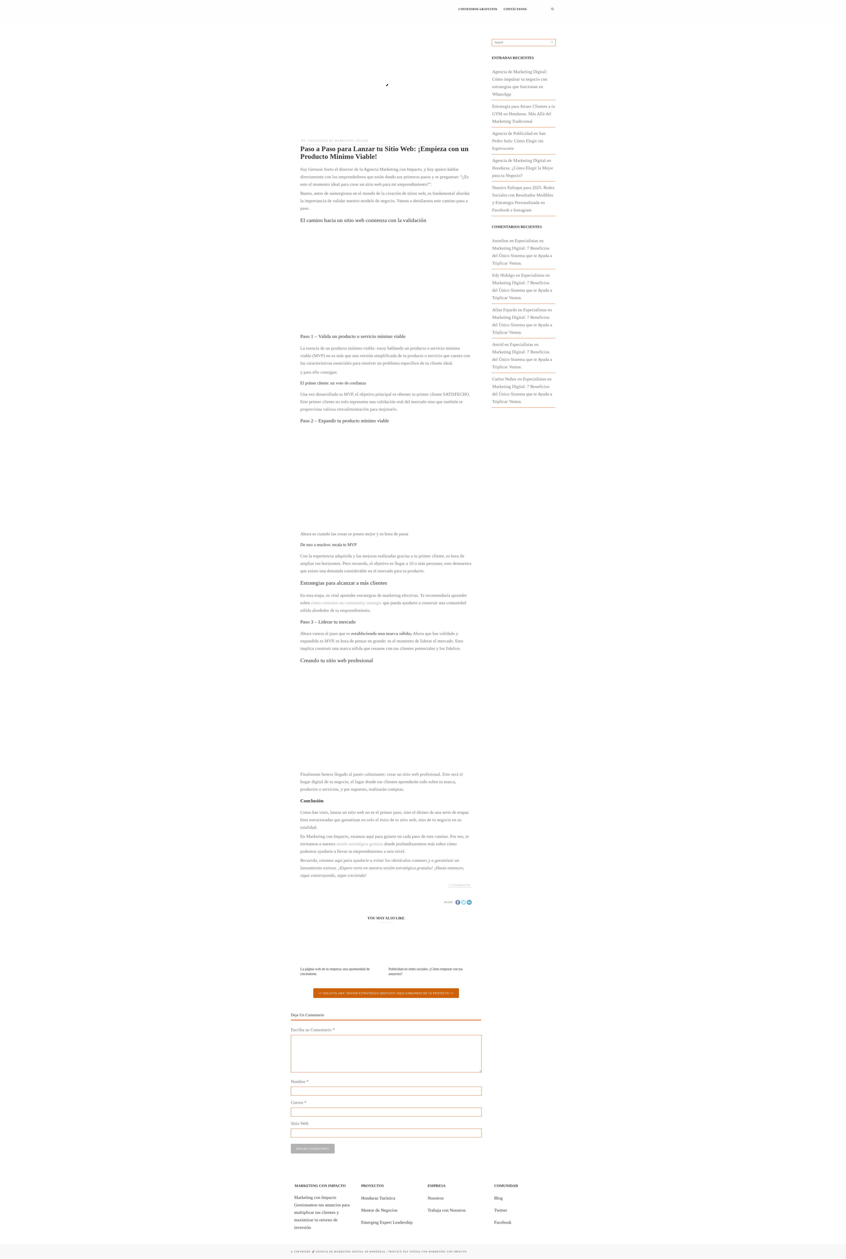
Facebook (502, 1222)
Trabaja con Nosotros (447, 1210)
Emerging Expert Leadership (387, 1222)
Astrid (497, 344)
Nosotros (436, 1198)
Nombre (300, 1081)
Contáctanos (515, 9)
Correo (298, 1102)
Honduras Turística (378, 1198)
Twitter (500, 1210)
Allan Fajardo (504, 309)
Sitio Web (299, 1123)
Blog (498, 1198)
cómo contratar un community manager (346, 602)
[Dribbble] (545, 22)
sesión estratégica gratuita (359, 843)
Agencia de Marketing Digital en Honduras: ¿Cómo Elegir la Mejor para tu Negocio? (522, 168)
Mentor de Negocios (379, 1210)
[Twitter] (539, 22)
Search (552, 9)
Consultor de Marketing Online (338, 140)
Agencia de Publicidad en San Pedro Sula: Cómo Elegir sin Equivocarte (518, 141)
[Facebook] (533, 22)
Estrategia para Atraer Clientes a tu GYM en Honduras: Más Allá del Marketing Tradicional (523, 114)
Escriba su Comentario (313, 1029)
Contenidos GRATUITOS (477, 9)
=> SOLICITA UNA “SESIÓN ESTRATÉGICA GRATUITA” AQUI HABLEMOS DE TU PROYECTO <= (386, 993)
